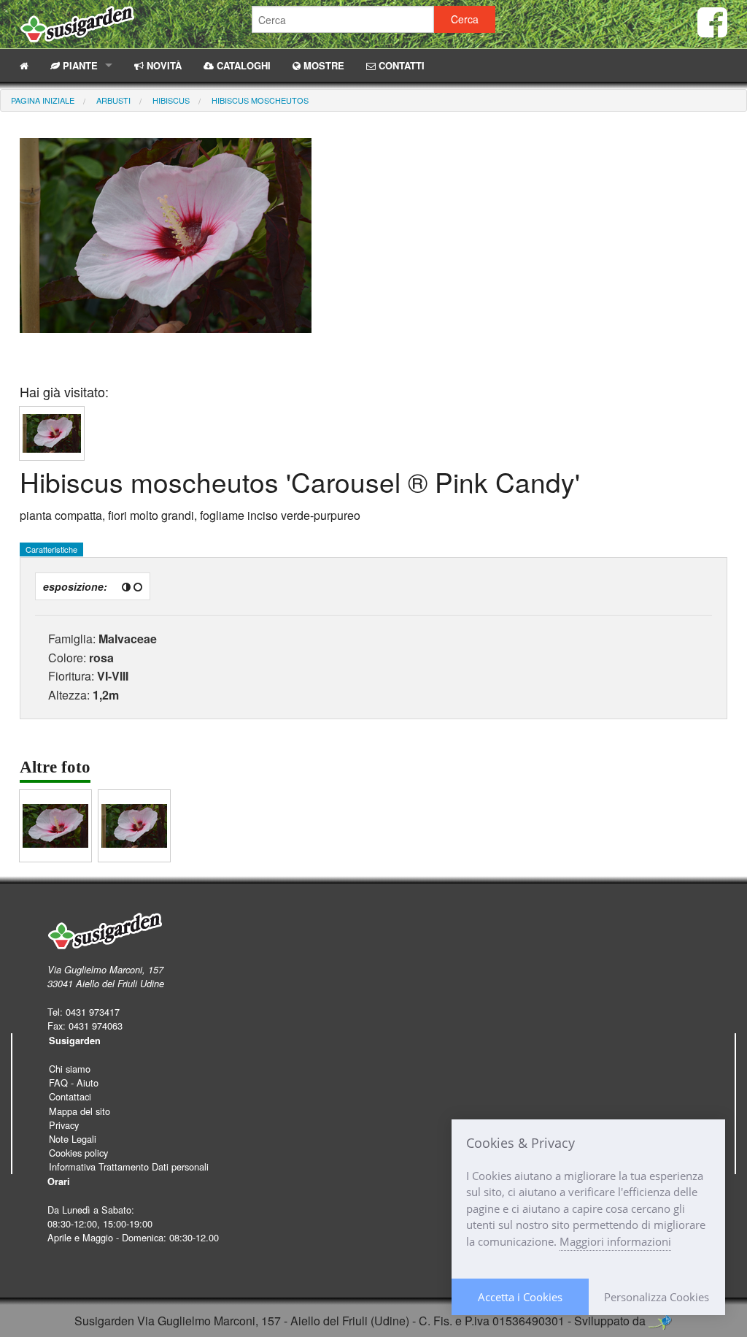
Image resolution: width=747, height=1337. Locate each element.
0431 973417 (93, 1012)
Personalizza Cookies (656, 1297)
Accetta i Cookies (520, 1297)
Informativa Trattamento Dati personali (129, 1166)
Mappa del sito (79, 1111)
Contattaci (70, 1096)
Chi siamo (69, 1069)
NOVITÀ (163, 65)
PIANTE (79, 65)
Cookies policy (78, 1153)
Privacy (64, 1125)
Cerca (465, 19)
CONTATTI (400, 65)
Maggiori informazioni (615, 1241)
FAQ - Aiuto (73, 1082)
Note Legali (72, 1139)
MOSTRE (322, 65)
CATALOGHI (242, 65)
